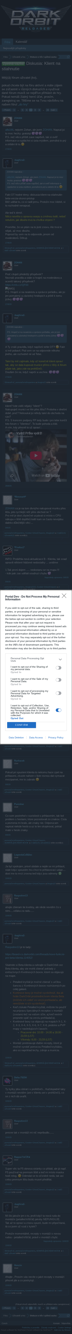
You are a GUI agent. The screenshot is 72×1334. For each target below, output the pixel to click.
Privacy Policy (55, 737)
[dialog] (36, 667)
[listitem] (36, 659)
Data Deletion (16, 737)
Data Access (36, 737)
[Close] (65, 597)
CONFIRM (21, 725)
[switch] (58, 668)
